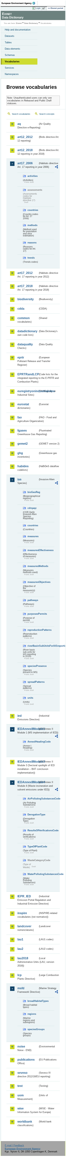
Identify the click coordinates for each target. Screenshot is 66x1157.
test (20, 1085)
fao (19, 417)
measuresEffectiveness (32, 550)
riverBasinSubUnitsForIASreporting (32, 645)
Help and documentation (17, 29)
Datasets (9, 36)
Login (38, 8)
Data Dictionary (31, 23)
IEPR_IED (24, 896)
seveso (22, 1072)
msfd (20, 988)
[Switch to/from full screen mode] (44, 8)
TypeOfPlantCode (32, 846)
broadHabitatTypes (32, 1001)
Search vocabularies (21, 114)
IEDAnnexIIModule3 (27, 761)
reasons (31, 242)
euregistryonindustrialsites (27, 391)
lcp (19, 975)
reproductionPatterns (32, 630)
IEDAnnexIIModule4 (27, 782)
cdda (20, 308)
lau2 (20, 948)
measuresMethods (32, 566)
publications (26, 1059)
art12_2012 (25, 137)
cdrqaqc (32, 508)
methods (32, 225)
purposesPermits (32, 613)
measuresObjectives (32, 582)
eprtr (20, 357)
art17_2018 (25, 286)
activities (32, 176)
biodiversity (25, 299)
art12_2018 (25, 150)
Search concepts (46, 114)
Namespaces (12, 74)
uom (20, 1095)
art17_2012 (25, 272)
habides (23, 466)
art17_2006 (25, 163)
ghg (20, 453)
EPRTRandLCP (27, 374)
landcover (24, 926)
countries (32, 210)
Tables (8, 42)
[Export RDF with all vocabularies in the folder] (56, 167)
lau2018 (22, 958)
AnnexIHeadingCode (32, 741)
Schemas (10, 55)
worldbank (24, 1121)
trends (31, 257)
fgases (22, 430)
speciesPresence (32, 666)
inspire (22, 913)
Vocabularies (12, 61)
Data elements (12, 48)
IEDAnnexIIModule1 (27, 728)
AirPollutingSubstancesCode (32, 798)
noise (21, 1046)
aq (19, 123)
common (23, 318)
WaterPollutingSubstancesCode (32, 874)
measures (32, 536)
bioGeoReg (32, 492)
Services (9, 67)
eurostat (23, 404)
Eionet (19, 23)
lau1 (20, 939)
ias (19, 479)
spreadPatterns (32, 682)
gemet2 (22, 443)
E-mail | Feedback (14, 1145)
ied (19, 715)
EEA (19, 3)
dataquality (25, 344)
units (30, 697)
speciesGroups (32, 1029)
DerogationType (32, 814)
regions (31, 1014)
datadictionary (27, 331)
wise (20, 1108)
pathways (32, 600)
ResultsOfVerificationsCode (32, 830)
